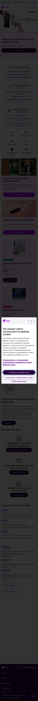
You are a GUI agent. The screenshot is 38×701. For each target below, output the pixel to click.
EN (34, 321)
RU (31, 321)
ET (28, 321)
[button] (19, 362)
